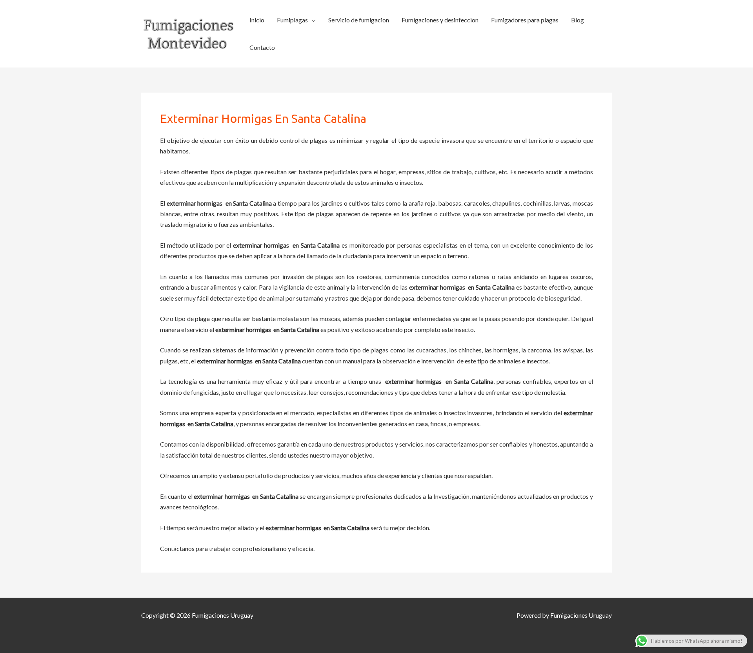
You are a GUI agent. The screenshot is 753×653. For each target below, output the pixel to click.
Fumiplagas (292, 20)
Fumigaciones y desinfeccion (440, 20)
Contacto (262, 47)
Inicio (256, 20)
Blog (577, 20)
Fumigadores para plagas (524, 20)
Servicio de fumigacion (358, 20)
